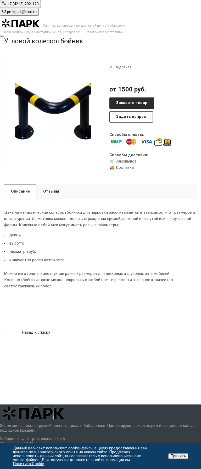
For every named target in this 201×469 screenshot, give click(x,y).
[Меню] (2, 36)
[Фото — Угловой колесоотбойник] (53, 113)
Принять (178, 456)
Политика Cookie (28, 463)
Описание (20, 191)
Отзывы (51, 191)
